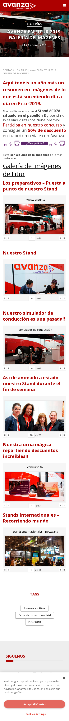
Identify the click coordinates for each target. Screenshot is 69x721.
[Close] (64, 678)
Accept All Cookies (34, 704)
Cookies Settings (35, 714)
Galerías (34, 24)
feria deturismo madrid (34, 615)
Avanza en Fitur (34, 608)
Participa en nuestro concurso (32, 125)
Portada (8, 70)
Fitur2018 (34, 622)
